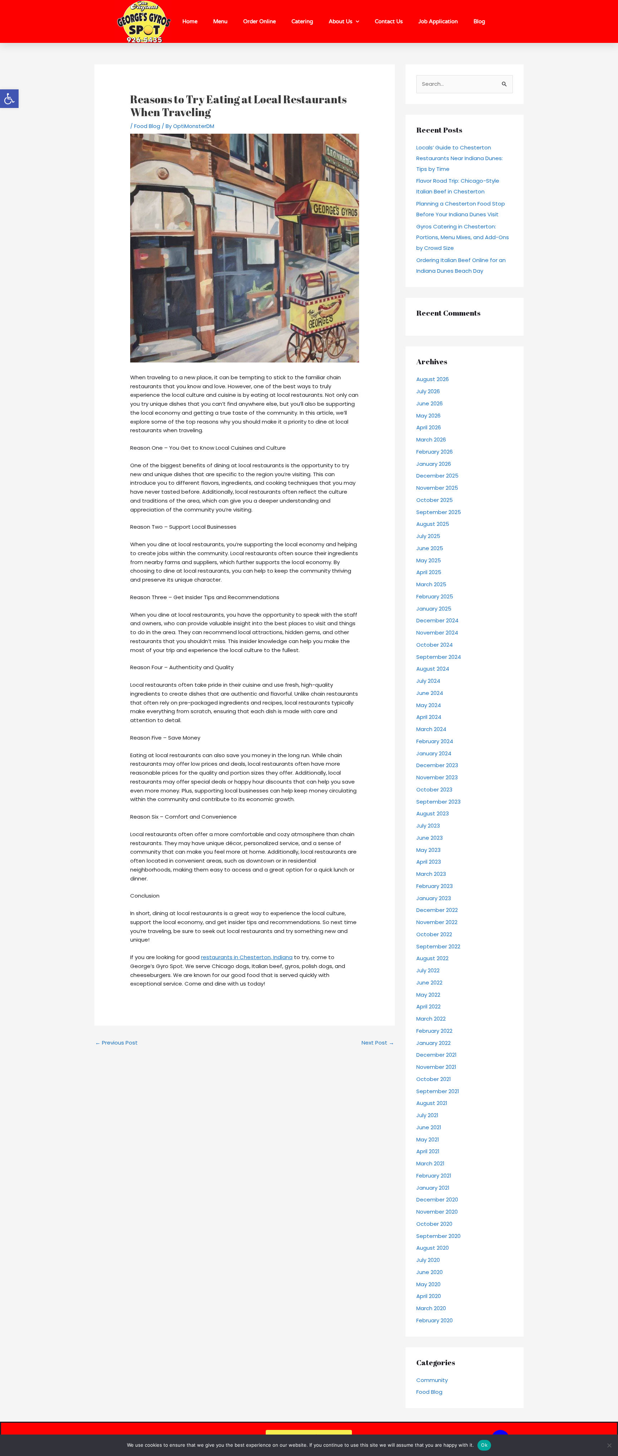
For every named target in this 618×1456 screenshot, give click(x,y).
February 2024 (434, 741)
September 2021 (437, 1091)
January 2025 (433, 608)
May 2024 (428, 705)
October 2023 (434, 789)
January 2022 (433, 1043)
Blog (479, 21)
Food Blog (147, 126)
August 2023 (432, 813)
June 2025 (429, 548)
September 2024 (438, 657)
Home (189, 21)
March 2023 (431, 874)
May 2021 (427, 1139)
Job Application (438, 21)
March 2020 (431, 1308)
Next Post (378, 1042)
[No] (609, 1445)
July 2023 (428, 825)
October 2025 (434, 500)
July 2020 (428, 1260)
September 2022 (438, 946)
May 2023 (428, 850)
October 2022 (434, 934)
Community (432, 1380)
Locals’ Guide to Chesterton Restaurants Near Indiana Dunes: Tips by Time (459, 158)
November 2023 (437, 777)
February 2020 (434, 1320)
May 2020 (428, 1284)
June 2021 (428, 1127)
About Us (340, 21)
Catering (302, 21)
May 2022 (428, 994)
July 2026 (428, 391)
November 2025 (437, 488)
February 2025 (434, 596)
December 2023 (437, 765)
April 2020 (428, 1296)
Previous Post (116, 1042)
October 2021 (433, 1079)
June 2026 (429, 403)
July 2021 (427, 1115)
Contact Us (389, 21)
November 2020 (437, 1211)
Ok (484, 1445)
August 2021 (431, 1103)
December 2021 (436, 1054)
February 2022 (434, 1031)
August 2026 (432, 379)
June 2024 (429, 693)
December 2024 (437, 620)
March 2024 (431, 729)
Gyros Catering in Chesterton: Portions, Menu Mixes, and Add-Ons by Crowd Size (462, 237)
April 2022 (428, 1006)
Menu (220, 21)
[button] (9, 98)
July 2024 (428, 681)
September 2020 (438, 1236)
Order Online (259, 21)
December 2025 (437, 475)
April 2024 (428, 717)
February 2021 (433, 1175)
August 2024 (432, 668)
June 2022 (429, 982)
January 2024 (433, 753)
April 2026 (428, 427)
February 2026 (434, 451)
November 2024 (437, 632)
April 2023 (428, 861)
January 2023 (433, 898)
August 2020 (432, 1248)
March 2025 (431, 584)
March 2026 (431, 439)
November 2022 (436, 922)
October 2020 (434, 1224)
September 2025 (438, 512)
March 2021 (430, 1163)
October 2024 (434, 644)
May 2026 (428, 415)
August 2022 (432, 958)
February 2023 (434, 886)
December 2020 (437, 1199)
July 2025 (428, 536)
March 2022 (431, 1018)
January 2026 (433, 464)
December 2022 (437, 910)
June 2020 (429, 1272)
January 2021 (433, 1187)
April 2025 (428, 572)
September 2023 (438, 801)
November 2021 (436, 1067)
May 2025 (428, 560)
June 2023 (429, 837)
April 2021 (428, 1151)
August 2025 (432, 524)
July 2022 (428, 970)
